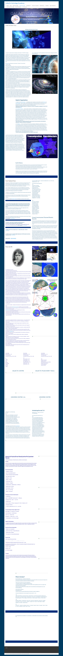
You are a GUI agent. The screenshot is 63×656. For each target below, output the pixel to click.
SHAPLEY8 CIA (42, 5)
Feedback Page (14, 198)
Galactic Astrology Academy (14, 3)
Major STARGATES (53, 5)
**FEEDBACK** (28, 5)
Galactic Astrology (15, 5)
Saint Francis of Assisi (15, 306)
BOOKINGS (13, 218)
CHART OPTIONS (22, 5)
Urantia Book (18, 425)
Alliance (19, 123)
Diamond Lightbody (18, 587)
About (11, 5)
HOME (7, 5)
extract (7, 63)
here (20, 107)
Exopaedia (11, 331)
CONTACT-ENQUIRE (35, 5)
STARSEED (47, 5)
